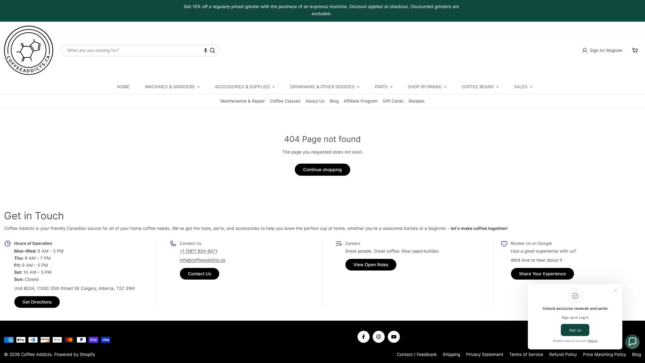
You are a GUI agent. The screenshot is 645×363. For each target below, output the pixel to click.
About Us (315, 101)
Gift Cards (393, 101)
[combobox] (140, 50)
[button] (205, 50)
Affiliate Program (361, 101)
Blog (334, 101)
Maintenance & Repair (242, 101)
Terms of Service (526, 354)
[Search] (212, 50)
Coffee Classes (285, 101)
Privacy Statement (484, 354)
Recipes (417, 101)
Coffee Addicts (36, 354)
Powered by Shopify (74, 354)
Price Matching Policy (604, 354)
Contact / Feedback (417, 354)
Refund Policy (563, 354)
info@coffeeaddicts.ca (202, 260)
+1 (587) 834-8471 (198, 251)
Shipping (451, 354)
